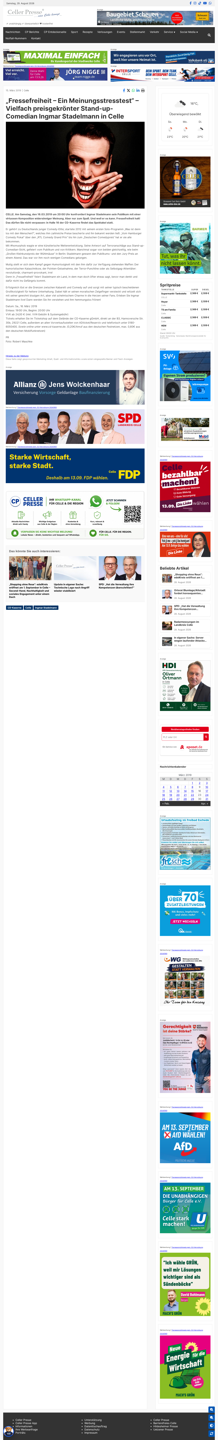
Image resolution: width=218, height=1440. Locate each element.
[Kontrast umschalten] (211, 1425)
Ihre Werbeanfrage (26, 1429)
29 (192, 798)
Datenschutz (92, 1429)
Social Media (187, 32)
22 (192, 795)
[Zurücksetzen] (211, 1433)
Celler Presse (23, 1419)
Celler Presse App (26, 1423)
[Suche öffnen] (209, 35)
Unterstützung (93, 1419)
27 (178, 798)
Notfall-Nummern (16, 38)
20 (178, 795)
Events (121, 32)
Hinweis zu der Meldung (17, 356)
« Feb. (165, 803)
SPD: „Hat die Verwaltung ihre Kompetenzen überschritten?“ (116, 586)
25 (163, 798)
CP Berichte (32, 32)
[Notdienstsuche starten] (206, 737)
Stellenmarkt (137, 32)
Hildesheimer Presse (165, 1426)
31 (206, 798)
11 (163, 791)
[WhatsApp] (210, 3)
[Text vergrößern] (211, 1409)
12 (170, 791)
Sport (74, 32)
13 (178, 791)
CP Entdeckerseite (55, 32)
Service (168, 32)
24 (206, 795)
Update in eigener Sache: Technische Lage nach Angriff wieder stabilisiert (71, 587)
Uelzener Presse (163, 1429)
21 (185, 795)
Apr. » (204, 803)
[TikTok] (199, 3)
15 (192, 791)
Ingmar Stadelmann (46, 607)
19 (170, 795)
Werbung (89, 1423)
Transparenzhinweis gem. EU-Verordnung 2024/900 (34, 66)
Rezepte (88, 32)
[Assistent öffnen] (8, 1431)
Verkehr (154, 32)
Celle (26, 90)
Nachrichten (13, 32)
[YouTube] (205, 3)
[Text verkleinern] (211, 1417)
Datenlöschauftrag (95, 1426)
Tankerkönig (170, 336)
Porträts (20, 1432)
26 (170, 798)
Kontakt (36, 38)
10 (206, 787)
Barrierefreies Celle (164, 1423)
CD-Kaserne (15, 607)
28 (185, 798)
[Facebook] (191, 3)
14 (185, 791)
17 (207, 791)
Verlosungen (104, 32)
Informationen (23, 1426)
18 (163, 795)
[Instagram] (195, 3)
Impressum (91, 1432)
